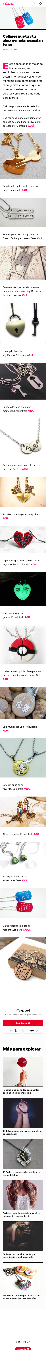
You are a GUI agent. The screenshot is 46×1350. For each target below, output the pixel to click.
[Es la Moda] (8, 3)
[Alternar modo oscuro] (40, 3)
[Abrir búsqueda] (34, 3)
